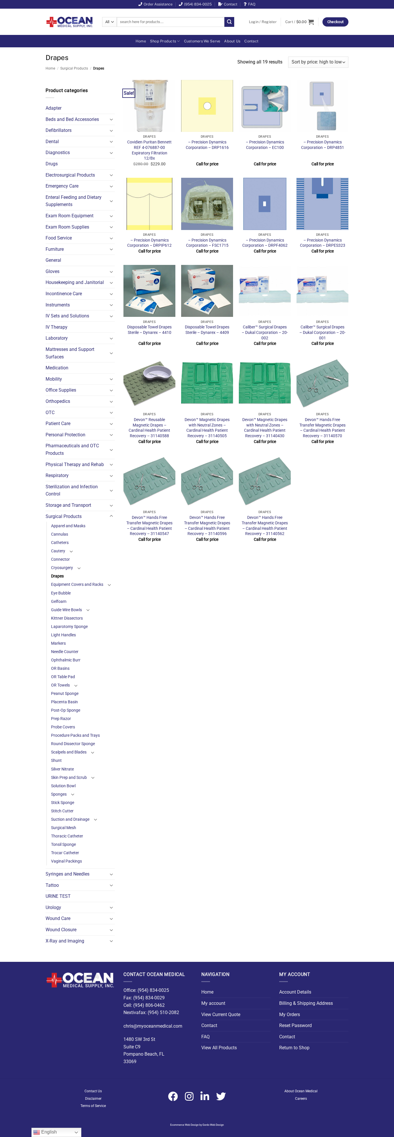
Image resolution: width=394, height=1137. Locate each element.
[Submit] (229, 22)
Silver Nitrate (62, 769)
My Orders (289, 1014)
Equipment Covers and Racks (77, 584)
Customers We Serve (202, 41)
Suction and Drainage (70, 819)
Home (141, 41)
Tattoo (52, 885)
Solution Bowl (63, 785)
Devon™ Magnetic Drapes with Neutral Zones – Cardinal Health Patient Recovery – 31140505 (207, 427)
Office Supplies (61, 390)
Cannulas (59, 534)
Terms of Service (93, 1106)
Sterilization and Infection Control (72, 490)
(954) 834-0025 (198, 4)
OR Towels (60, 685)
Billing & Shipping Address (306, 1003)
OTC (50, 412)
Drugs (52, 164)
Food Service (59, 238)
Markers (58, 643)
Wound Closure (61, 929)
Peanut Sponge (64, 693)
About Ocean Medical (301, 1091)
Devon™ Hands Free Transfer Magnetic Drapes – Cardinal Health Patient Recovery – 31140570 (322, 427)
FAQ (252, 4)
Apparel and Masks (68, 525)
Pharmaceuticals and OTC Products (72, 449)
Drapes (57, 576)
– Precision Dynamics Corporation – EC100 (265, 145)
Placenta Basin (64, 702)
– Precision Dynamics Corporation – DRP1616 (207, 145)
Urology (53, 907)
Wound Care (58, 918)
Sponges (59, 794)
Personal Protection (65, 434)
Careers (301, 1099)
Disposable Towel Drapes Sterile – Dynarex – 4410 (149, 330)
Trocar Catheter (65, 852)
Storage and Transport (68, 505)
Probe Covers (63, 727)
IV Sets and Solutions (67, 316)
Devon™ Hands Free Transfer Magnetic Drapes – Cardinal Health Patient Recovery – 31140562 (265, 525)
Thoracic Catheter (67, 836)
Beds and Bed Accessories (72, 119)
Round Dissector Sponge (73, 743)
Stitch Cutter (62, 811)
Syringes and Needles (67, 874)
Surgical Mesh (63, 827)
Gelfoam (58, 601)
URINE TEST (58, 896)
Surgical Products (74, 68)
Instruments (58, 305)
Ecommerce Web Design (184, 1124)
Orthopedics (58, 401)
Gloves (52, 271)
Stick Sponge (62, 802)
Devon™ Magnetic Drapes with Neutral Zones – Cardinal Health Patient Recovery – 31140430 (264, 427)
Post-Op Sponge (65, 710)
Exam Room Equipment (69, 215)
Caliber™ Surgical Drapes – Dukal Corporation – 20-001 (322, 332)
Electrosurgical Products (70, 175)
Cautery (58, 551)
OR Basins (60, 668)
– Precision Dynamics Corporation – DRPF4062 (265, 243)
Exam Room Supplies (67, 227)
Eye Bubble (61, 593)
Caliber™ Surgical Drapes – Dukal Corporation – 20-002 (265, 332)
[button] (263, 21)
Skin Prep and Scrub (69, 777)
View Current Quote (220, 1014)
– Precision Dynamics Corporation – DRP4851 (322, 145)
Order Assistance (158, 4)
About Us (232, 41)
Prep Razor (61, 718)
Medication (57, 368)
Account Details (295, 992)
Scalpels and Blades (69, 752)
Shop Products (163, 41)
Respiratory (57, 475)
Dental (52, 141)
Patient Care (58, 423)
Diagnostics (58, 152)
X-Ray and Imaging (65, 941)
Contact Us (93, 1091)
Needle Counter (64, 651)
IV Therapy (56, 327)
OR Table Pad (63, 676)
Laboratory (57, 338)
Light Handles (63, 635)
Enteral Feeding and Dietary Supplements (74, 201)
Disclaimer (93, 1099)
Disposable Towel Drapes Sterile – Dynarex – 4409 (207, 330)
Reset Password (295, 1025)
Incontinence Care (64, 293)
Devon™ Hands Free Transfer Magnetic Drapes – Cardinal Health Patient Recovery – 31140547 (149, 525)
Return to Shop (294, 1047)
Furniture (55, 249)
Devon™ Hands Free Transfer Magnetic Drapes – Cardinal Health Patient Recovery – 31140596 (207, 525)
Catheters (60, 542)
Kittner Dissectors (67, 618)
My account (213, 1003)
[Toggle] (111, 119)
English (48, 1131)
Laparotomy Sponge (69, 626)
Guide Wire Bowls (66, 609)
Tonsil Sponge (63, 844)
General (53, 260)
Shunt (56, 760)
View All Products (219, 1047)
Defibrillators (59, 130)
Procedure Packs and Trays (75, 735)
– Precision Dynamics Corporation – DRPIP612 (149, 243)
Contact (230, 4)
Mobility (54, 379)
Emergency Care (62, 186)
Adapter (53, 108)
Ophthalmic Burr (65, 660)
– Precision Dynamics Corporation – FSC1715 (207, 243)
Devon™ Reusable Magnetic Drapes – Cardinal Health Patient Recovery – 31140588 (149, 427)
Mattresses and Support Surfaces (70, 353)
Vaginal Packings (66, 861)
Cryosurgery (62, 567)
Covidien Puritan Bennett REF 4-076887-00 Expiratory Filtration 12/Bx (149, 150)
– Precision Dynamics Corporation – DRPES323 (322, 243)
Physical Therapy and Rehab (75, 464)
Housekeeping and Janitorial (75, 282)
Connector (60, 559)
